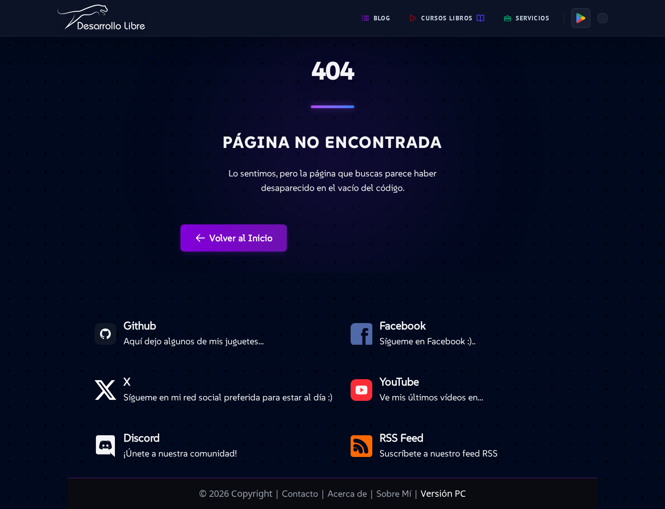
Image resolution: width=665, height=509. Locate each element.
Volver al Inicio (240, 238)
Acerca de (347, 493)
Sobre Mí (393, 493)
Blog (382, 18)
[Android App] (580, 18)
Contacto (300, 493)
